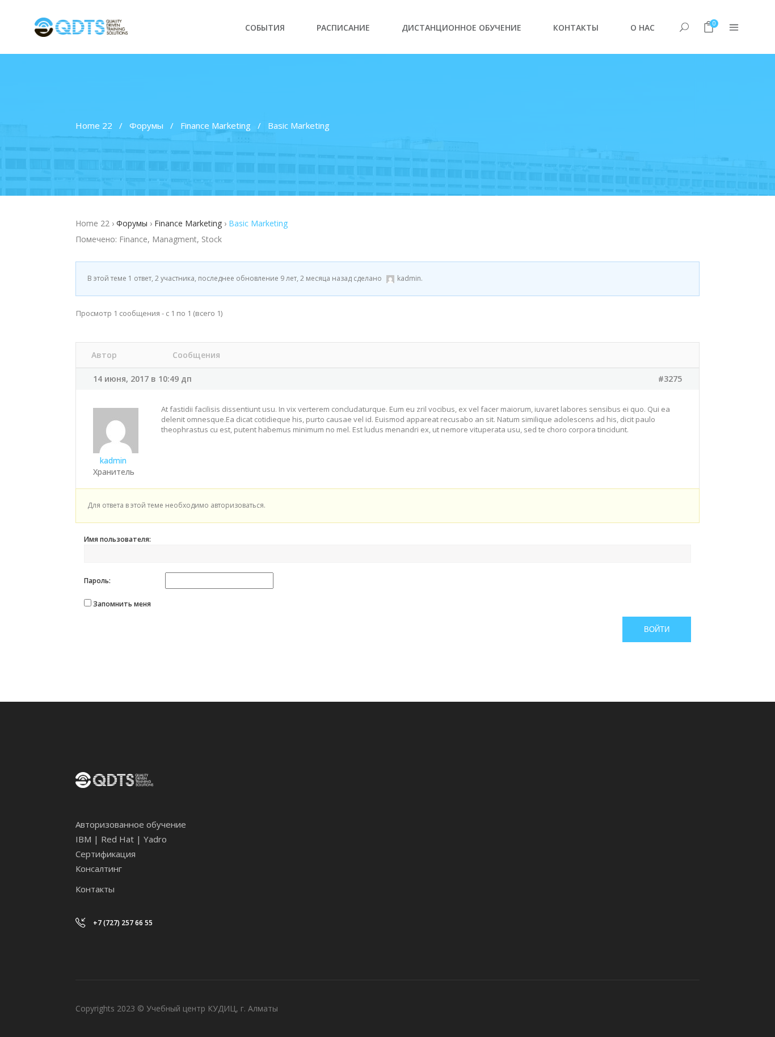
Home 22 (93, 125)
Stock (211, 239)
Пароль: (97, 580)
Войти (656, 629)
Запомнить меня (122, 604)
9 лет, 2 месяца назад (316, 278)
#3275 (670, 379)
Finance (133, 239)
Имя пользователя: (117, 539)
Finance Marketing (215, 125)
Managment (174, 239)
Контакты (95, 889)
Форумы (146, 125)
